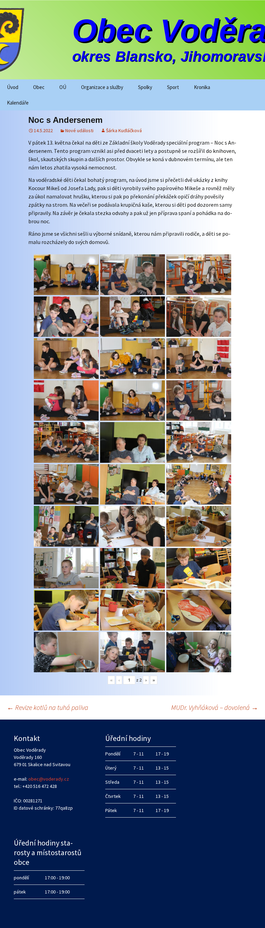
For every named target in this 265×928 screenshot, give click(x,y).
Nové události (79, 130)
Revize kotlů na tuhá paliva (47, 707)
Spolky (145, 87)
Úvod (12, 87)
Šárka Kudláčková (124, 130)
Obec (39, 87)
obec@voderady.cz (48, 779)
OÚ (62, 87)
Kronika (202, 87)
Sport (173, 87)
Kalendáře (18, 102)
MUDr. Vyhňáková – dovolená (214, 707)
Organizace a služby (102, 87)
